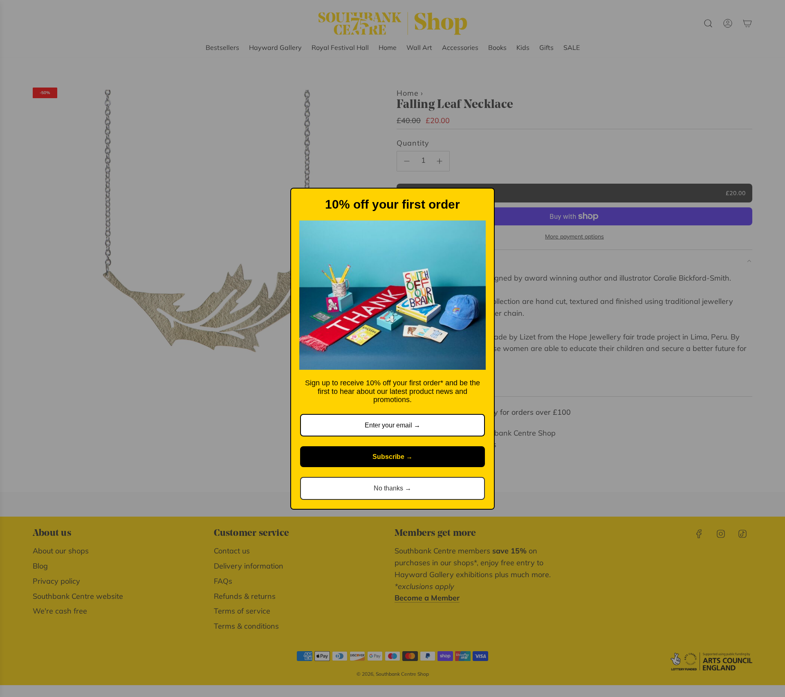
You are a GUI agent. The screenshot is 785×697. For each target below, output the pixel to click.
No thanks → (392, 488)
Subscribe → (392, 456)
